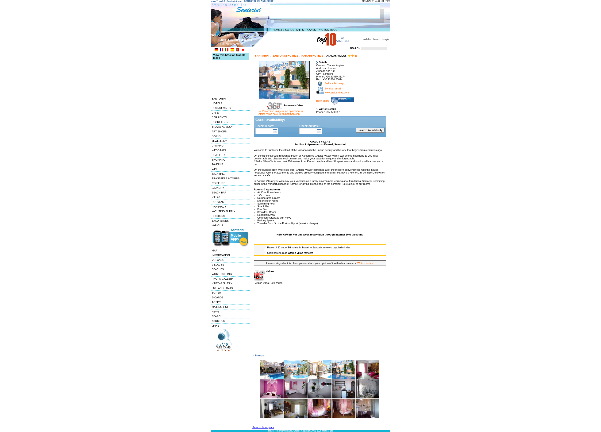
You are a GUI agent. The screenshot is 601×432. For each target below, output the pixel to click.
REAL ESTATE (220, 155)
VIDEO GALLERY (222, 283)
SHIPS (300, 29)
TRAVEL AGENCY (222, 126)
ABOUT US (218, 321)
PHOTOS (323, 29)
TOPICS (216, 302)
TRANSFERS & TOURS (225, 178)
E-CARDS (288, 29)
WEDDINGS (219, 150)
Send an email (333, 88)
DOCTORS (218, 216)
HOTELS (217, 103)
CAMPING (218, 145)
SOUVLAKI (218, 202)
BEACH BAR (219, 192)
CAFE (215, 112)
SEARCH (217, 316)
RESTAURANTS (221, 108)
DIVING (216, 136)
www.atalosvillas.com (337, 92)
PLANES (311, 29)
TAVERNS (217, 164)
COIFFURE (218, 183)
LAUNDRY (218, 187)
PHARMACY (219, 206)
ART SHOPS (219, 131)
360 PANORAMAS (222, 288)
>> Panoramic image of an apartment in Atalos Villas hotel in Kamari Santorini (280, 112)
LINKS (215, 325)
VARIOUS (217, 225)
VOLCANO (218, 259)
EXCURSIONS (220, 220)
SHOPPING (218, 159)
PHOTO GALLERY (223, 278)
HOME (277, 29)
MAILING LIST (220, 306)
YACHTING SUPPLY (223, 211)
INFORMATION (221, 255)
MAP (214, 250)
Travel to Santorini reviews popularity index (326, 247)
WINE (215, 169)
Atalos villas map (333, 83)
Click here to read (290, 252)
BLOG (334, 29)
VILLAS (216, 197)
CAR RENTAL (220, 117)
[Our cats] (367, 397)
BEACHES (218, 269)
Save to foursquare (263, 427)
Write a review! (365, 263)
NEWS (215, 311)
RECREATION (220, 122)
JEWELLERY (219, 140)
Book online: (323, 100)
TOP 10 (216, 292)
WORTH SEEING (222, 274)
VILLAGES (218, 264)
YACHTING (218, 173)
